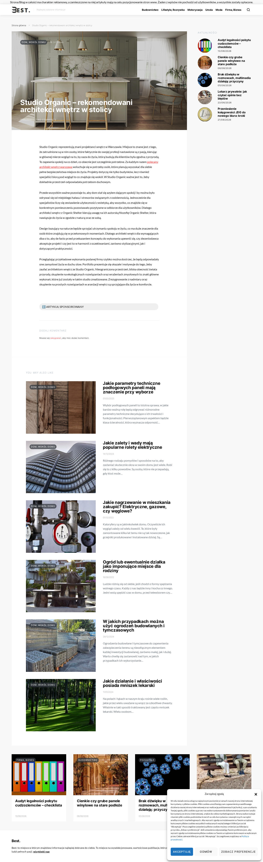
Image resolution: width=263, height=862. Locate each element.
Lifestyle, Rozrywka (173, 9)
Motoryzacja (195, 9)
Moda (219, 9)
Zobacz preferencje (238, 851)
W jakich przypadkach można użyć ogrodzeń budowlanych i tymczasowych (134, 626)
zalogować (55, 338)
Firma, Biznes (233, 9)
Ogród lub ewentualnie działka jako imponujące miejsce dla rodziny (134, 566)
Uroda (209, 9)
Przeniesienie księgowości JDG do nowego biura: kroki (231, 112)
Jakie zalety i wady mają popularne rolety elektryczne (132, 445)
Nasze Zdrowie (212, 760)
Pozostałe (147, 760)
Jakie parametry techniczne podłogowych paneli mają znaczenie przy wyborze (131, 387)
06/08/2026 (225, 68)
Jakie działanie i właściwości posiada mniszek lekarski (132, 683)
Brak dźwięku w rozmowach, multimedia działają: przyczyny (234, 78)
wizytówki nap (41, 851)
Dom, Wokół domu (34, 42)
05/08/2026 (225, 85)
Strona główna (19, 25)
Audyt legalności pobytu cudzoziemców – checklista (234, 43)
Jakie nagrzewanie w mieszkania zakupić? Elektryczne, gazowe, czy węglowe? (137, 507)
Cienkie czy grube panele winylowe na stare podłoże (231, 61)
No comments (47, 119)
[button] (256, 794)
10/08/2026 (224, 51)
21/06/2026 (224, 119)
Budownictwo (150, 9)
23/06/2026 (225, 102)
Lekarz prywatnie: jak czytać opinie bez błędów (232, 95)
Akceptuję (182, 851)
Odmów (206, 851)
